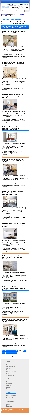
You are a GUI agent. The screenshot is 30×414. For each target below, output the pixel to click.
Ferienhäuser (10, 370)
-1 (8, 350)
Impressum (4, 411)
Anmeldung (9, 397)
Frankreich (9, 388)
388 (12, 350)
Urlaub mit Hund (10, 375)
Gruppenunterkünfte (11, 364)
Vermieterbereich (11, 395)
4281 (14, 353)
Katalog (21, 14)
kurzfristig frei (10, 368)
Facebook (9, 404)
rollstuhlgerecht (10, 366)
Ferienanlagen (10, 373)
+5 (10, 353)
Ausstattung (4, 15)
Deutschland (9, 382)
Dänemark (9, 383)
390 (20, 350)
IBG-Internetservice (12, 409)
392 (3, 353)
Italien (8, 387)
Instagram (9, 406)
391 (24, 350)
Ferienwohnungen (11, 371)
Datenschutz (11, 411)
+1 (7, 353)
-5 (5, 350)
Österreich (9, 385)
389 (16, 350)
